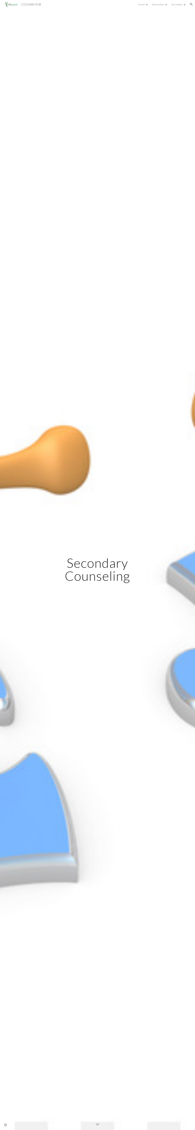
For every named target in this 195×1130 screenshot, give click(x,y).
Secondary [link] (177, 4)
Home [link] (141, 4)
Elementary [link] (158, 4)
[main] (97, 569)
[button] (191, 4)
